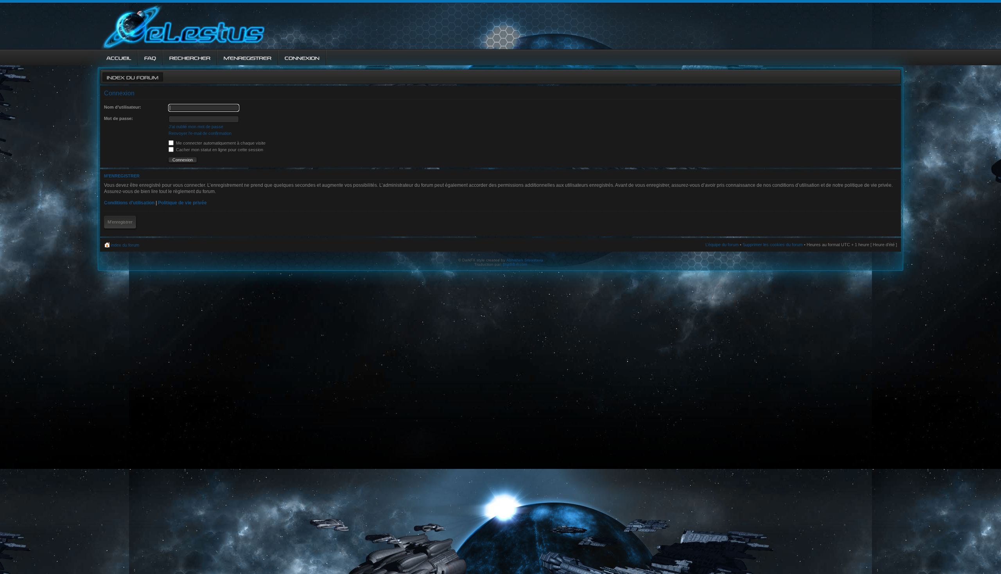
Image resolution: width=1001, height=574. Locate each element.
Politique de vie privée (182, 203)
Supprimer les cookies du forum (773, 244)
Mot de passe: (118, 118)
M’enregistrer (120, 222)
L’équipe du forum (722, 244)
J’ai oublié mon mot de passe (196, 126)
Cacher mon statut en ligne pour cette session (219, 149)
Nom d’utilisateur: (122, 107)
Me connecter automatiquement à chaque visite (220, 143)
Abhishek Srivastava (524, 260)
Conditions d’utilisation (129, 203)
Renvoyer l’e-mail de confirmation (200, 133)
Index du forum (132, 76)
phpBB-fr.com (515, 264)
